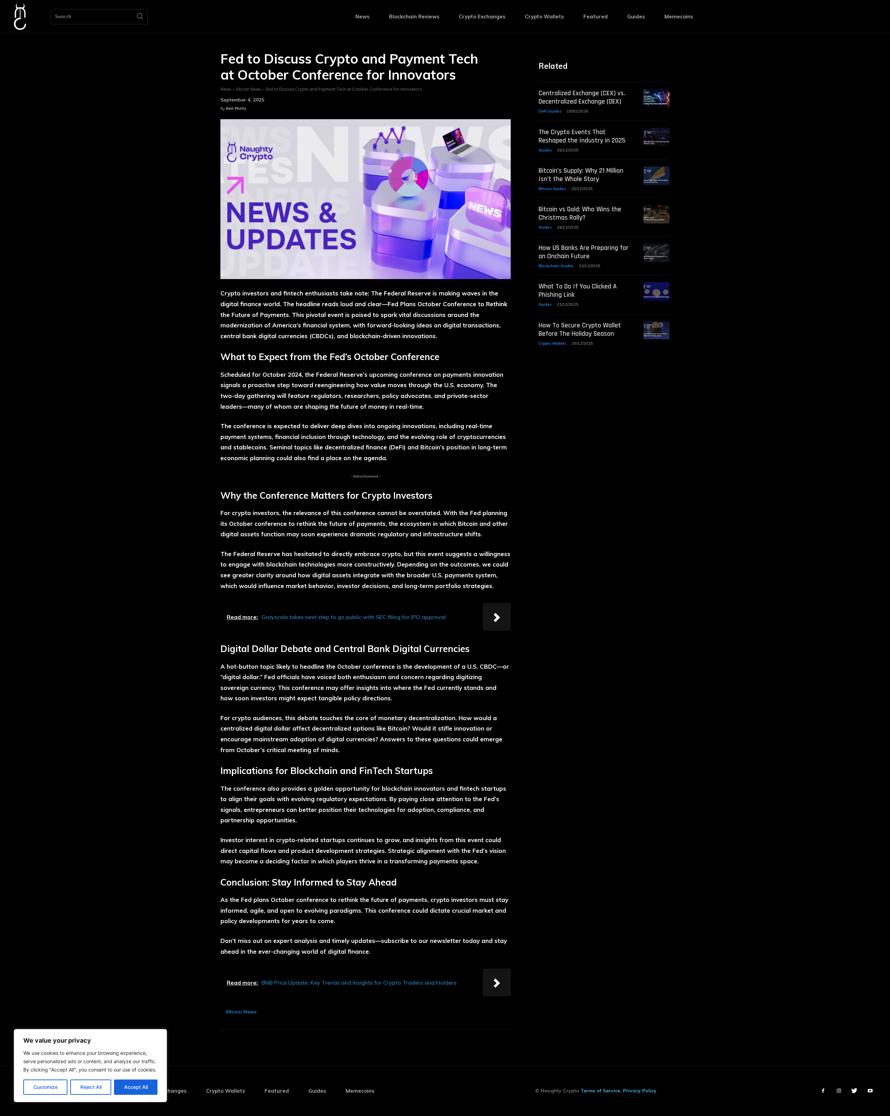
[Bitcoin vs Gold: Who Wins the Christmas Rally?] (657, 214)
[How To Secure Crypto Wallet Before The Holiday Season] (657, 330)
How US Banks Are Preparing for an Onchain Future (584, 252)
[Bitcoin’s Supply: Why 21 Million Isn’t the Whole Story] (657, 175)
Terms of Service (600, 1091)
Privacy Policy (639, 1091)
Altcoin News (248, 89)
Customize (45, 1087)
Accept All (136, 1087)
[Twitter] (854, 1091)
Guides (545, 150)
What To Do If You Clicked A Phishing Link (578, 290)
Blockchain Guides (556, 265)
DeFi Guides (550, 111)
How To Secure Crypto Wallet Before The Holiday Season (580, 329)
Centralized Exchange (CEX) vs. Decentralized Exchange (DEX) (582, 97)
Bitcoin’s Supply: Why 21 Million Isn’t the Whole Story (581, 175)
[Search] (140, 16)
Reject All (91, 1087)
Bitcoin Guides (552, 188)
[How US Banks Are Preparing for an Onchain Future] (657, 253)
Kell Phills (236, 108)
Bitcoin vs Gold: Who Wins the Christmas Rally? (580, 213)
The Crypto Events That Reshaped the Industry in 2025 (582, 136)
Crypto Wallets (552, 343)
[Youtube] (870, 1091)
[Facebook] (823, 1091)
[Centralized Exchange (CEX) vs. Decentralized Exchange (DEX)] (657, 98)
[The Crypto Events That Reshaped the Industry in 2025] (657, 137)
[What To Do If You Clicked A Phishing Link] (657, 291)
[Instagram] (839, 1091)
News (225, 89)
